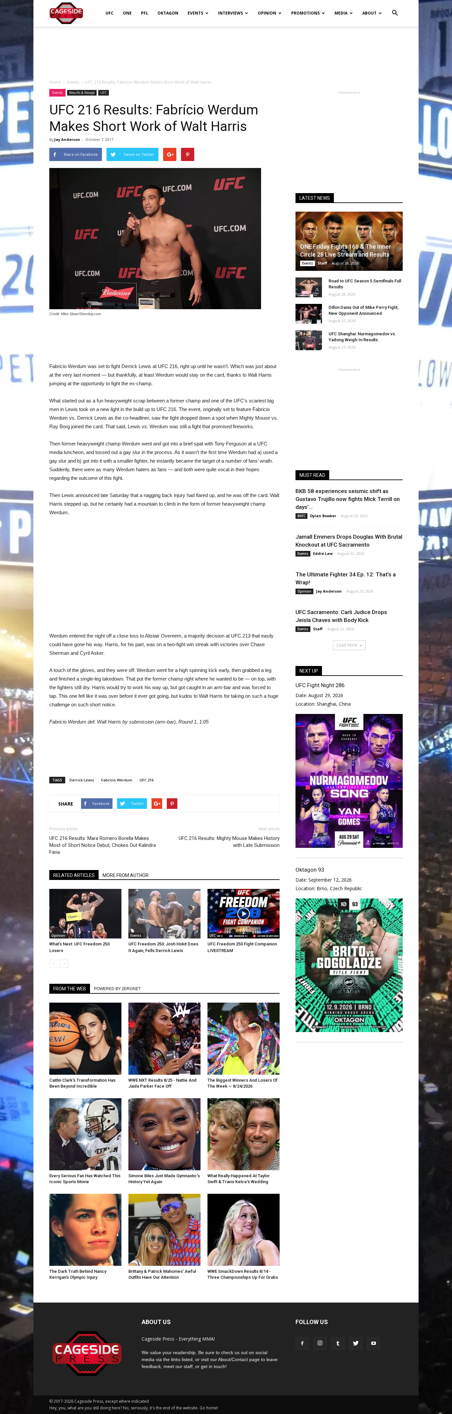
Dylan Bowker (323, 515)
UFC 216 (147, 779)
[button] (395, 8)
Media (341, 13)
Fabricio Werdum (116, 779)
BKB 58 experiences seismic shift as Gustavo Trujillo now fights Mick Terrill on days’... (347, 499)
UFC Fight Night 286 (319, 685)
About (369, 13)
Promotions (305, 13)
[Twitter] (355, 1343)
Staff (322, 263)
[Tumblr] (337, 1343)
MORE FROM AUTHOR (126, 875)
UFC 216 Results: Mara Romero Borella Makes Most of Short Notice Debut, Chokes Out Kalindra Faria (102, 845)
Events (195, 13)
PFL (144, 13)
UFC (109, 13)
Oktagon (168, 13)
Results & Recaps (82, 92)
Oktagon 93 (309, 869)
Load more (347, 645)
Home (55, 82)
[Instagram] (320, 1343)
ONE (127, 13)
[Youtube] (373, 1343)
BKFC (301, 516)
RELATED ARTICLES (74, 875)
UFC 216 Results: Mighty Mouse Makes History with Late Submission (229, 841)
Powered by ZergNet (117, 988)
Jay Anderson (67, 139)
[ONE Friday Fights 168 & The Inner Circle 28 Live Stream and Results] (349, 241)
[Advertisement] (226, 49)
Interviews (230, 13)
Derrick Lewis (81, 779)
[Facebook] (302, 1343)
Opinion (267, 13)
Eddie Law (323, 553)
